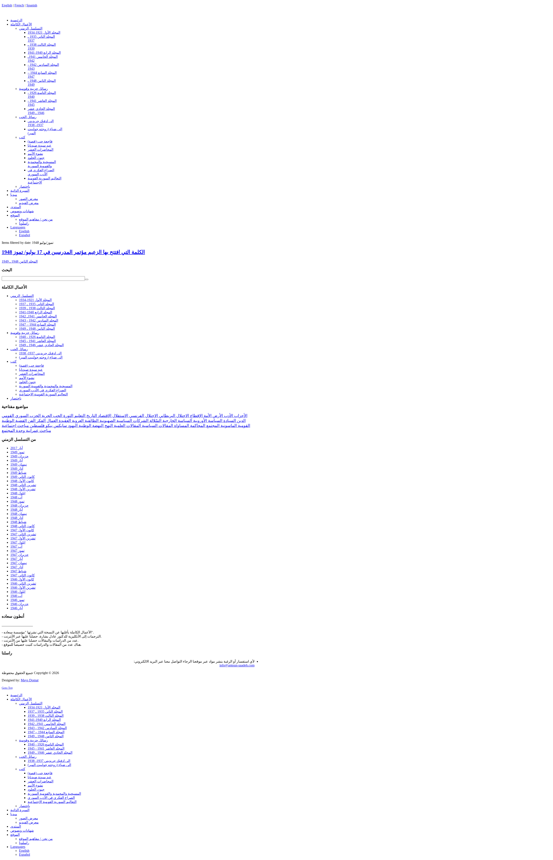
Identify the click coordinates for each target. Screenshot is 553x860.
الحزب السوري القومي (21, 415)
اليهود (72, 425)
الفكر (40, 420)
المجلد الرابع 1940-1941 (35, 312)
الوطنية (84, 425)
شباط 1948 (18, 522)
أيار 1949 (16, 460)
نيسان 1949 (18, 464)
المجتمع (212, 425)
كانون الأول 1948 (22, 481)
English (7, 5)
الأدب (228, 415)
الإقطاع (196, 415)
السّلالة (154, 420)
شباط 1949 (18, 472)
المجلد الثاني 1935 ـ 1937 (36, 304)
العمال (52, 420)
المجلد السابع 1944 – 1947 (37, 324)
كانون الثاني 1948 (22, 526)
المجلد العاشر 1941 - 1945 (37, 341)
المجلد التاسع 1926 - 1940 (37, 337)
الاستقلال (119, 415)
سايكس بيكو (55, 425)
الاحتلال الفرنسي (143, 415)
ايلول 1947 (17, 542)
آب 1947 (16, 546)
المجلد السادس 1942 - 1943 (38, 320)
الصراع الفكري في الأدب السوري (42, 390)
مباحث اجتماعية (15, 425)
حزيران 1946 (19, 604)
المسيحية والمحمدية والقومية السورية (45, 386)
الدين (241, 420)
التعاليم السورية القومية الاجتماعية (43, 394)
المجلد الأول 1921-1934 (35, 300)
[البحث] (86, 279)
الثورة (67, 415)
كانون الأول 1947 (22, 530)
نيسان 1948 (18, 514)
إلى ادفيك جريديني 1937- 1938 (40, 353)
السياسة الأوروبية (207, 420)
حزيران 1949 (19, 456)
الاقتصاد (104, 415)
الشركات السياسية (131, 420)
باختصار (15, 398)
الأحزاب (240, 415)
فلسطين (36, 425)
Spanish (31, 5)
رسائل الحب (19, 349)
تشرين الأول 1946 (22, 587)
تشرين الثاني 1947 (23, 534)
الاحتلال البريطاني (173, 415)
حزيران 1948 (19, 505)
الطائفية (91, 420)
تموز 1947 (17, 550)
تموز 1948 (17, 501)
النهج (108, 425)
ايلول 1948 (17, 493)
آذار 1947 (16, 567)
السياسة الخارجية (176, 420)
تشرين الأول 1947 (22, 538)
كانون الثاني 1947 (22, 575)
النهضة (97, 425)
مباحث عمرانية (38, 430)
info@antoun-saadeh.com (236, 665)
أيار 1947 (16, 559)
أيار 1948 (16, 509)
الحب (57, 415)
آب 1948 (16, 497)
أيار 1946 (16, 608)
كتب (13, 361)
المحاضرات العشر (32, 374)
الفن (31, 420)
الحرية (46, 415)
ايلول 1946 (17, 591)
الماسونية (228, 425)
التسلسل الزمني (22, 296)
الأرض (217, 415)
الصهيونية (107, 420)
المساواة (181, 425)
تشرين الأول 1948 (22, 489)
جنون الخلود (27, 382)
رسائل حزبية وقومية (24, 333)
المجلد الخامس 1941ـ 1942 (38, 316)
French (19, 5)
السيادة (229, 420)
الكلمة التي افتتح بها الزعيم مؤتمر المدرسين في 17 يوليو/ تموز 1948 (73, 252)
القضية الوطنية (14, 420)
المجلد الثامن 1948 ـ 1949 (20, 261)
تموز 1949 (17, 452)
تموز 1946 (17, 600)
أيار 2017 (16, 448)
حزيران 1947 (19, 555)
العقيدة (64, 420)
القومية (243, 425)
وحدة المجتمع (13, 430)
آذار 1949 (16, 468)
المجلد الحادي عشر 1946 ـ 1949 (41, 345)
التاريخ (91, 415)
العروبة (77, 420)
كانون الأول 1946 (22, 579)
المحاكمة (197, 425)
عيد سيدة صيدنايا (31, 369)
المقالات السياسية (157, 425)
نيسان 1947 (18, 563)
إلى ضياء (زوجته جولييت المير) (40, 357)
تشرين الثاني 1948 (23, 485)
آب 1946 (16, 596)
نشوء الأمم (26, 378)
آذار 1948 (16, 518)
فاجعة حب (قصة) (31, 365)
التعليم (79, 415)
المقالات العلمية (127, 425)
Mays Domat (29, 680)
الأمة (207, 415)
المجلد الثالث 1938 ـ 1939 (37, 308)
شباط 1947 (18, 571)
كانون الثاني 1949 (22, 477)
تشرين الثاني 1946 (23, 583)
